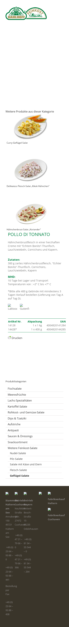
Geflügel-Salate (19, 475)
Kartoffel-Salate (17, 406)
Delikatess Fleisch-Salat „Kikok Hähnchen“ (28, 186)
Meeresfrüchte (17, 394)
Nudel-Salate (18, 453)
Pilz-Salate (16, 459)
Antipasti (13, 430)
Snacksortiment (17, 442)
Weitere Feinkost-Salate (22, 448)
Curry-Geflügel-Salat (17, 142)
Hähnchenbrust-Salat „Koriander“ (24, 229)
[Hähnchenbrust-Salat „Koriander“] (30, 211)
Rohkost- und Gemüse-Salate (26, 412)
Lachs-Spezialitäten (20, 400)
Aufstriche (14, 424)
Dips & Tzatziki (17, 418)
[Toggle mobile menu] (62, 22)
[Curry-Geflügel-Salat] (30, 124)
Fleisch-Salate (18, 470)
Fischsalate (15, 388)
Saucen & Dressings (20, 436)
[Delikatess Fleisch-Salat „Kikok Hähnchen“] (30, 168)
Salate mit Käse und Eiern (26, 464)
